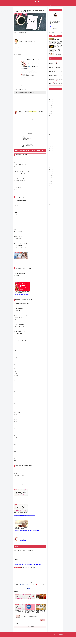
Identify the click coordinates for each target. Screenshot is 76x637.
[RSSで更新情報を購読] (33, 588)
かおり (55, 17)
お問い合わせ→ (52, 26)
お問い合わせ (60, 634)
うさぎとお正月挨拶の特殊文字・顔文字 (28, 143)
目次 (29, 133)
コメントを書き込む (30, 626)
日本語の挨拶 (25, 139)
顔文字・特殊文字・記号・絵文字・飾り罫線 (30, 567)
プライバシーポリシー (55, 634)
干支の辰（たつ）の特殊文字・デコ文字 (28, 140)
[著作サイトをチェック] (27, 588)
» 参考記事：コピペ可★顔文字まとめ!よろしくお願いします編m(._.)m (24, 515)
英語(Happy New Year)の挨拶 (27, 138)
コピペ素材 (23, 567)
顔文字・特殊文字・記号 (17, 567)
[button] (43, 584)
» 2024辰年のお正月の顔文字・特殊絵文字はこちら (21, 294)
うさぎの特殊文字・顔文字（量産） (27, 144)
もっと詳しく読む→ (53, 25)
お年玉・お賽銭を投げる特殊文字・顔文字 (28, 145)
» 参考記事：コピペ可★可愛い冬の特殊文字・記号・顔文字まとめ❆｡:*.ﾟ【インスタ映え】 (27, 530)
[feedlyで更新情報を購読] (31, 588)
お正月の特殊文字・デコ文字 (26, 136)
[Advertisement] (30, 125)
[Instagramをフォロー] (29, 588)
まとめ (23, 146)
